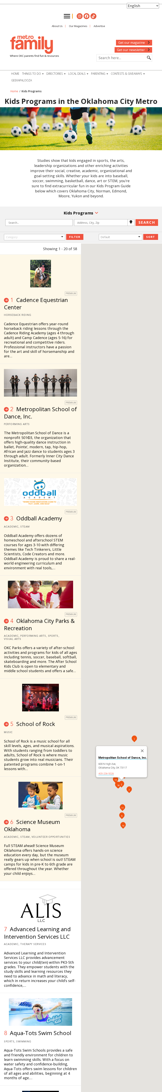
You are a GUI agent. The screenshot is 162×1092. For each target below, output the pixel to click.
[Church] (34, 244)
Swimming (23, 1042)
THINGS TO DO (32, 73)
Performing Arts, (33, 636)
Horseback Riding (17, 315)
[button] (34, 237)
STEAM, (25, 837)
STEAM (25, 527)
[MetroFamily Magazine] (31, 44)
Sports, (53, 636)
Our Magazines (78, 26)
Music (8, 732)
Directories (55, 73)
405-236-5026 (106, 773)
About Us (57, 26)
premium (71, 293)
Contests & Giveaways (127, 73)
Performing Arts (17, 424)
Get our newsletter (131, 50)
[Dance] (34, 248)
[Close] (142, 751)
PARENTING (98, 73)
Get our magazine (132, 42)
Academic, (12, 527)
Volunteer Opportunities (51, 837)
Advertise (99, 26)
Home (15, 73)
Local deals (77, 73)
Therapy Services (33, 944)
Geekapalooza (21, 80)
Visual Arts (12, 639)
